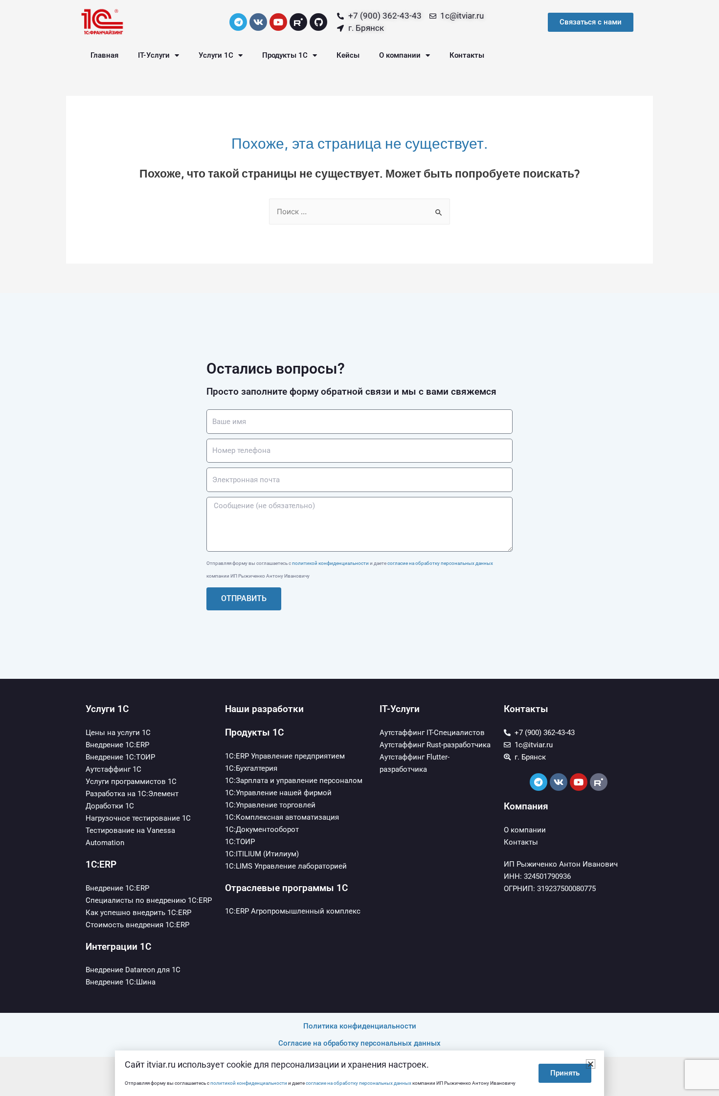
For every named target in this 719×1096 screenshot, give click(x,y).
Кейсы (348, 55)
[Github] (318, 22)
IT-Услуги (154, 55)
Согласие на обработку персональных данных (359, 1043)
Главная (104, 55)
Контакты (466, 55)
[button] (590, 1064)
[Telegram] (238, 22)
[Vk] (258, 22)
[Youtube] (278, 22)
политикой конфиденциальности (330, 563)
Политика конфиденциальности (359, 1026)
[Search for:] (359, 211)
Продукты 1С (285, 55)
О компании (400, 55)
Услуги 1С (216, 55)
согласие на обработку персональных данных (440, 563)
